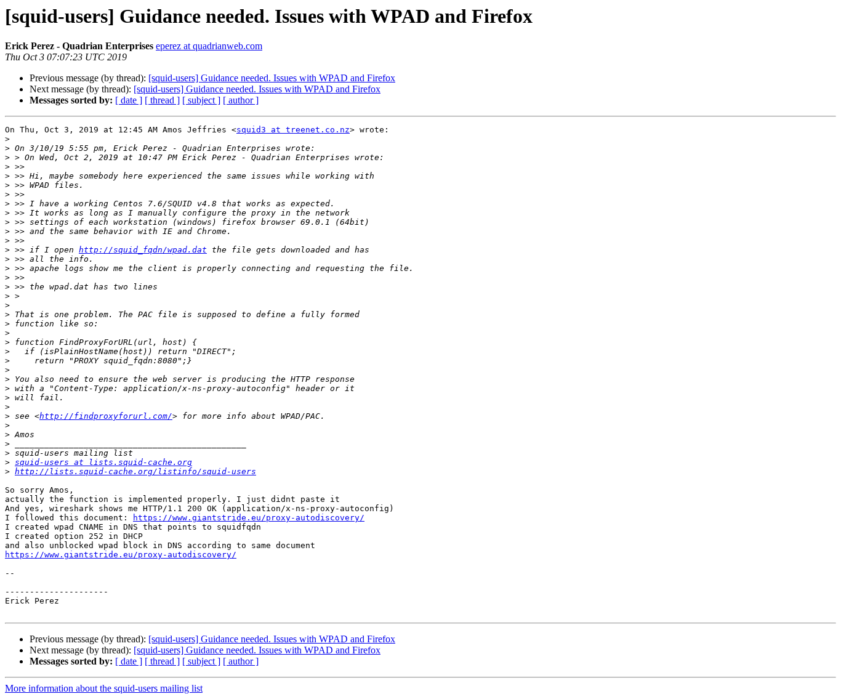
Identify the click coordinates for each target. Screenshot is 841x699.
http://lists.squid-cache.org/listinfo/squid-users (135, 471)
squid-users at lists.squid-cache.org (103, 462)
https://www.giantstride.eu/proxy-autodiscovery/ (248, 517)
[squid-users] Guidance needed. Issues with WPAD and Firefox (271, 78)
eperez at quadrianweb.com (209, 46)
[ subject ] (201, 100)
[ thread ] (162, 100)
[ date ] (128, 100)
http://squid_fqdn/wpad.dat (143, 249)
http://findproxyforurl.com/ (105, 416)
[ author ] (241, 100)
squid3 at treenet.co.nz (293, 129)
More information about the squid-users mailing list (104, 688)
